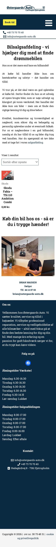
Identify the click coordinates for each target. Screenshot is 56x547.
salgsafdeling (35, 142)
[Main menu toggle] (49, 23)
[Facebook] (28, 363)
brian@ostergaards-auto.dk (28, 293)
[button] (8, 22)
